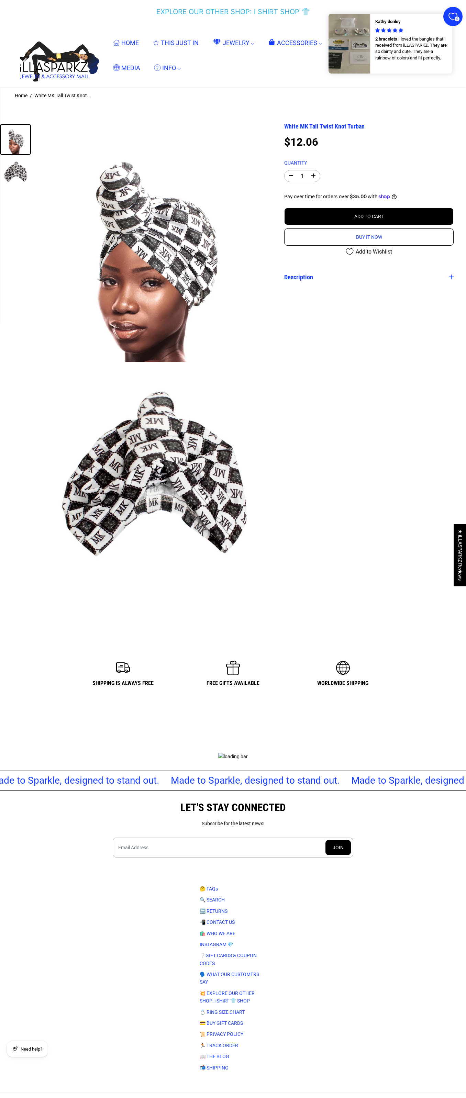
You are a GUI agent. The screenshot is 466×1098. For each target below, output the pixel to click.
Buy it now (369, 237)
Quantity (295, 162)
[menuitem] (126, 42)
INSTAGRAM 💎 (216, 944)
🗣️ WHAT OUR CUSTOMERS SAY (229, 978)
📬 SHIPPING (214, 1068)
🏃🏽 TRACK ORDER (219, 1045)
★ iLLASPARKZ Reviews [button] (460, 555)
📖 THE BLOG (214, 1056)
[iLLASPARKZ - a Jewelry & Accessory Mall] (58, 55)
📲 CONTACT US (217, 922)
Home (21, 95)
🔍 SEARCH (212, 900)
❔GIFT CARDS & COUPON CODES (228, 959)
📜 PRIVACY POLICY (221, 1034)
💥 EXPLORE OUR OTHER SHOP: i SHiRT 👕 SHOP (227, 997)
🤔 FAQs (209, 889)
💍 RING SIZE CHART (222, 1012)
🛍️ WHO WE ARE (217, 933)
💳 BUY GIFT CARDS (221, 1023)
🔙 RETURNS (214, 911)
